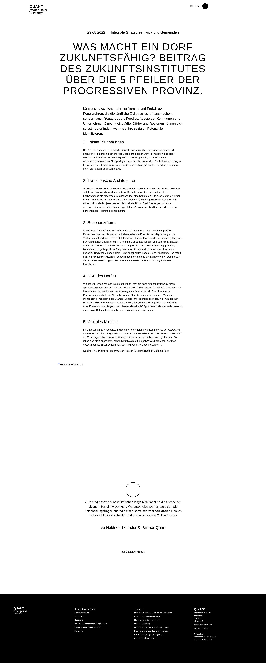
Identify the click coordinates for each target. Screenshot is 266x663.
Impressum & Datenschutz (205, 637)
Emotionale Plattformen (144, 638)
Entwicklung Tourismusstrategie (147, 616)
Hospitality (78, 620)
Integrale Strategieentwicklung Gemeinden (145, 32)
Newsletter (198, 634)
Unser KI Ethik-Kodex (203, 640)
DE (192, 6)
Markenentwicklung (142, 624)
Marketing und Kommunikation (146, 620)
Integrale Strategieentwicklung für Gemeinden (153, 613)
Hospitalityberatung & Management (148, 635)
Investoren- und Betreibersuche (87, 627)
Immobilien (78, 616)
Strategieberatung (81, 613)
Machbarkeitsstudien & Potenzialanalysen (151, 627)
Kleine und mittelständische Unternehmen (151, 631)
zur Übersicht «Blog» (133, 551)
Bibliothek (78, 631)
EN (197, 6)
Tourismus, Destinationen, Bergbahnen (90, 624)
